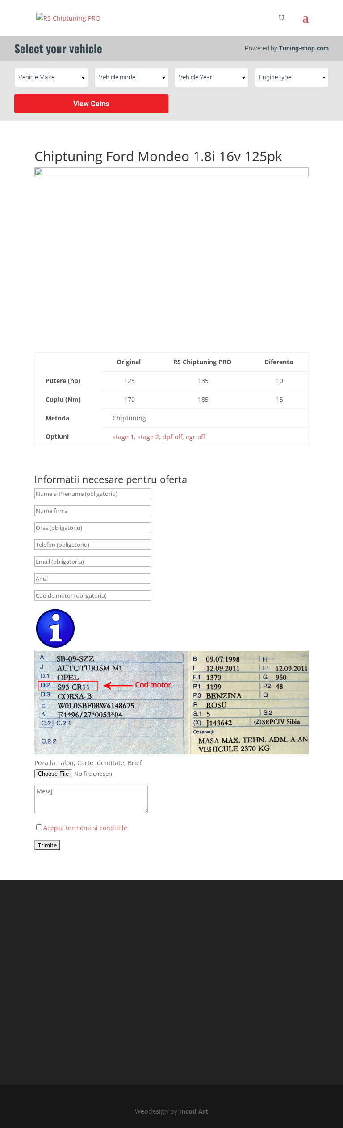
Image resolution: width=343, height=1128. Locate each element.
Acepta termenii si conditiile (85, 828)
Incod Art (193, 1111)
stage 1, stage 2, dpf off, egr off (159, 437)
